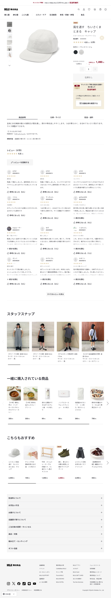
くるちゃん (83, 228)
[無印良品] (13, 565)
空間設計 (42, 579)
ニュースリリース (95, 565)
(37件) (93, 42)
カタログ (75, 568)
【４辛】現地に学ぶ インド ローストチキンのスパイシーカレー (14, 407)
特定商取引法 (38, 590)
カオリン (82, 258)
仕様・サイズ (55, 117)
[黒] (75, 52)
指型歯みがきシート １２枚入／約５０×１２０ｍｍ (80, 406)
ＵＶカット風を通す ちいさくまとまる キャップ (14, 465)
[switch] (102, 38)
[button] (9, 61)
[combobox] (9, 594)
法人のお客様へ (77, 579)
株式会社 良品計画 (96, 579)
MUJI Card (76, 572)
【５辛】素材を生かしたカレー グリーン (31, 404)
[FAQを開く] (100, 9)
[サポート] (105, 9)
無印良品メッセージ (96, 572)
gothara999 (83, 197)
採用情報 (92, 568)
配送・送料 (88, 117)
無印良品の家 (60, 565)
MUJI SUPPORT (44, 575)
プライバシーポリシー (13, 590)
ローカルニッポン (44, 572)
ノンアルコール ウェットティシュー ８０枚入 (64, 404)
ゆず (47, 228)
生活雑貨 (53, 14)
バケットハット (20, 134)
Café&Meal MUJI (61, 568)
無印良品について (95, 575)
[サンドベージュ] (81, 52)
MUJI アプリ (76, 565)
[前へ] (2, 403)
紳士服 (15, 14)
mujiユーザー (17, 228)
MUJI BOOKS (60, 579)
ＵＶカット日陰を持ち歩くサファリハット (80, 464)
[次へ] (109, 403)
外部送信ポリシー (27, 590)
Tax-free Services (78, 582)
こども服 (25, 14)
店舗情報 (42, 565)
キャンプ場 (59, 572)
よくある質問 (43, 582)
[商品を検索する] (79, 9)
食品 (82, 14)
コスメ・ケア (41, 14)
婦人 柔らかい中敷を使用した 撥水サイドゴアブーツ (64, 465)
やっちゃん (49, 197)
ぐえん (15, 197)
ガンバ (15, 258)
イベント (42, 568)
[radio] (75, 52)
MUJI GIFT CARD (78, 575)
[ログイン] (84, 9)
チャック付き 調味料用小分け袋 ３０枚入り (30, 464)
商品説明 (22, 117)
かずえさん (49, 258)
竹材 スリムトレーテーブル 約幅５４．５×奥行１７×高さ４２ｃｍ (47, 467)
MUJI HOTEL (60, 582)
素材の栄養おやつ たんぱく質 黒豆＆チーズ (98, 404)
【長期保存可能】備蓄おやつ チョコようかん (98, 464)
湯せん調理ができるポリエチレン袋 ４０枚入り (47, 406)
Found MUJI (59, 575)
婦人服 (7, 14)
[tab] (9, 24)
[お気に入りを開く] (89, 9)
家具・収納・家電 (67, 14)
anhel (14, 171)
